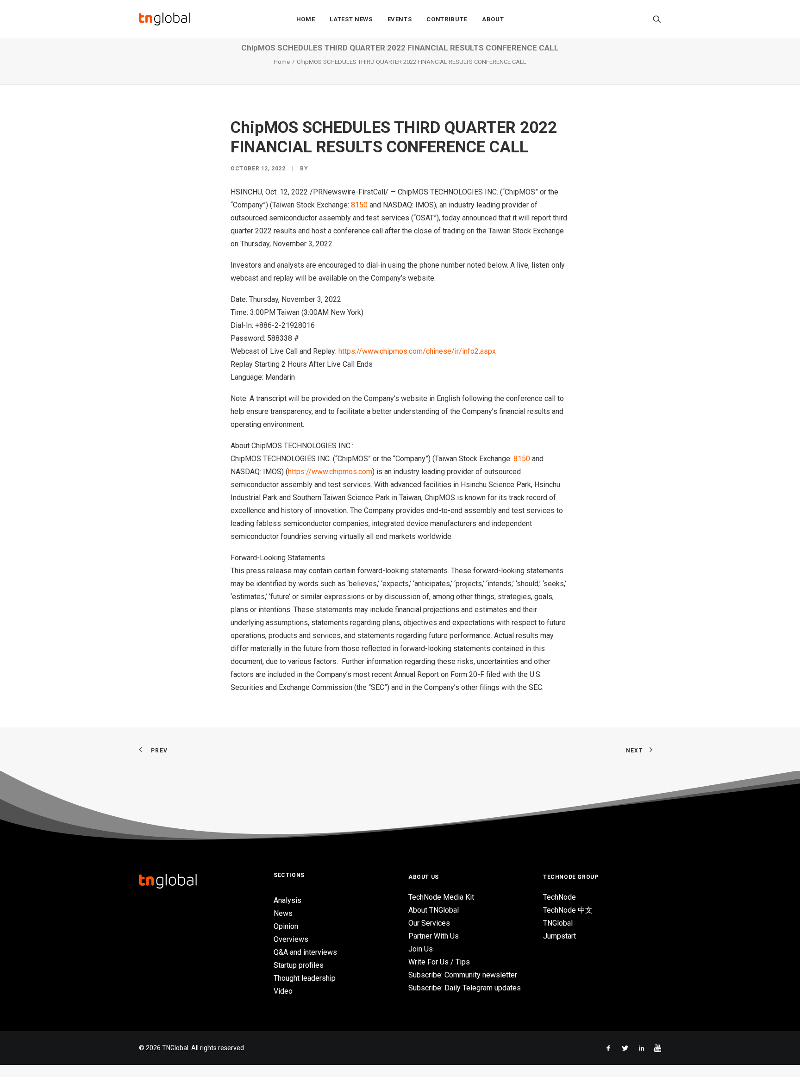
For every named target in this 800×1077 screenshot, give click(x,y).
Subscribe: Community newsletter (462, 975)
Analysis (287, 900)
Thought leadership (305, 978)
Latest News (351, 19)
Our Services (429, 923)
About (493, 19)
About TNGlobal (433, 910)
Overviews (291, 939)
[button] (657, 19)
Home (305, 19)
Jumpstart (559, 936)
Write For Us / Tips (439, 962)
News (283, 913)
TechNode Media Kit (441, 897)
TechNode (559, 897)
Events (400, 19)
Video (283, 991)
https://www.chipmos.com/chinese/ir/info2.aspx (417, 351)
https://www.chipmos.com (330, 471)
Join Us (420, 949)
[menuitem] (306, 19)
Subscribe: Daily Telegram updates (464, 987)
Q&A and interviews (305, 952)
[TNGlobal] (164, 19)
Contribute (446, 19)
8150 (359, 204)
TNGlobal (558, 923)
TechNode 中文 (568, 910)
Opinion (286, 926)
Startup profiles (299, 965)
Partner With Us (433, 936)
